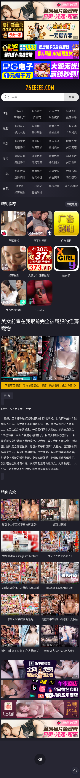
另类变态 (71, 147)
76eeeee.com (40, 87)
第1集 (7, 396)
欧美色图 (54, 156)
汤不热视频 (71, 186)
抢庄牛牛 (71, 117)
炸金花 (37, 117)
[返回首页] (75, 770)
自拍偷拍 (37, 126)
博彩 (6, 114)
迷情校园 (20, 177)
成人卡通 (54, 141)
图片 (6, 158)
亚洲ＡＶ (20, 126)
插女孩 (20, 186)
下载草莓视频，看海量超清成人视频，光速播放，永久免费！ (40, 385)
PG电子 (19, 111)
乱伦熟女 (54, 147)
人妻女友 (54, 171)
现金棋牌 (54, 117)
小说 (6, 173)
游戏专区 (71, 111)
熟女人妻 (20, 132)
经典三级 (37, 147)
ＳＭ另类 (71, 132)
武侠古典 (71, 171)
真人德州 (37, 111)
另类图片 (71, 162)
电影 (6, 144)
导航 (6, 188)
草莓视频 (54, 186)
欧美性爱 (71, 141)
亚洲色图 (37, 156)
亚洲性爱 (20, 141)
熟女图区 (54, 162)
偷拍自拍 (37, 141)
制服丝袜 (20, 147)
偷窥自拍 (20, 156)
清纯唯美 (37, 162)
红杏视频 (20, 192)
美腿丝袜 (20, 162)
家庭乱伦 (37, 171)
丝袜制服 (37, 132)
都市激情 (20, 171)
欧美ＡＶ (54, 126)
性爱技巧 (71, 177)
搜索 (71, 97)
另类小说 (37, 177)
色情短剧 (37, 192)
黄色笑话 (54, 177)
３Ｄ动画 (71, 126)
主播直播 (54, 132)
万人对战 (54, 111)
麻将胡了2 (20, 117)
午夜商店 (37, 186)
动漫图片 (71, 156)
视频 (6, 129)
